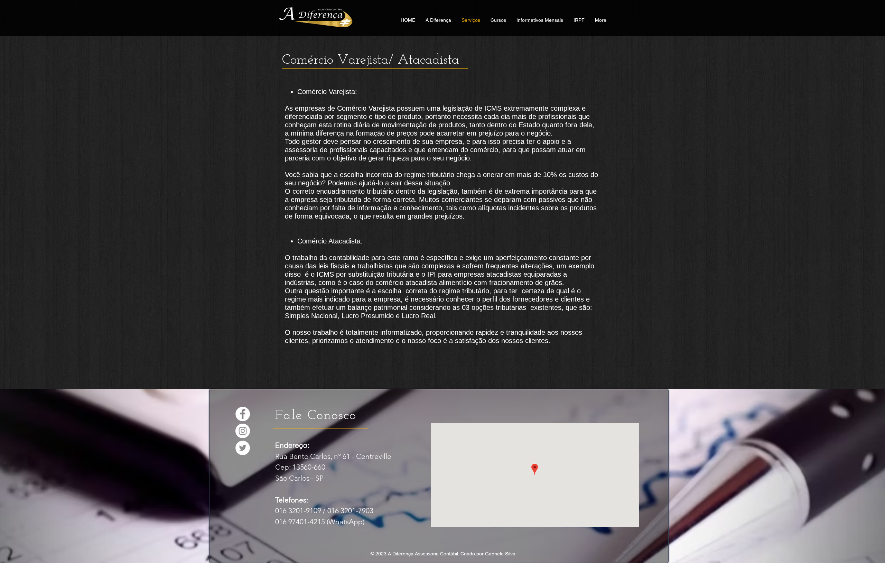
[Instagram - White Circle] (242, 431)
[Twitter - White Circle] (242, 448)
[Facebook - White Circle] (242, 414)
